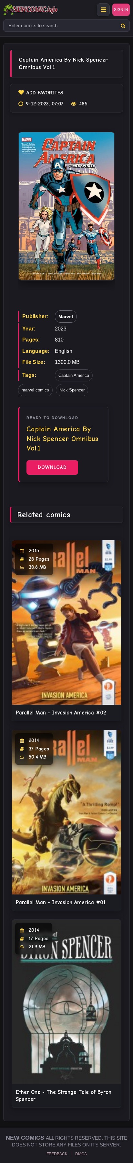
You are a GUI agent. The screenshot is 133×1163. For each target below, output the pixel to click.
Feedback (56, 1154)
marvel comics (35, 390)
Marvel (65, 316)
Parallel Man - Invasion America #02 (61, 713)
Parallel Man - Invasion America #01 (61, 902)
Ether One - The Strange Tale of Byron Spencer (63, 1095)
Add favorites (44, 93)
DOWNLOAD (52, 467)
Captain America (73, 375)
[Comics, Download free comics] (42, 9)
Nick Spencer (72, 390)
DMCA (81, 1154)
